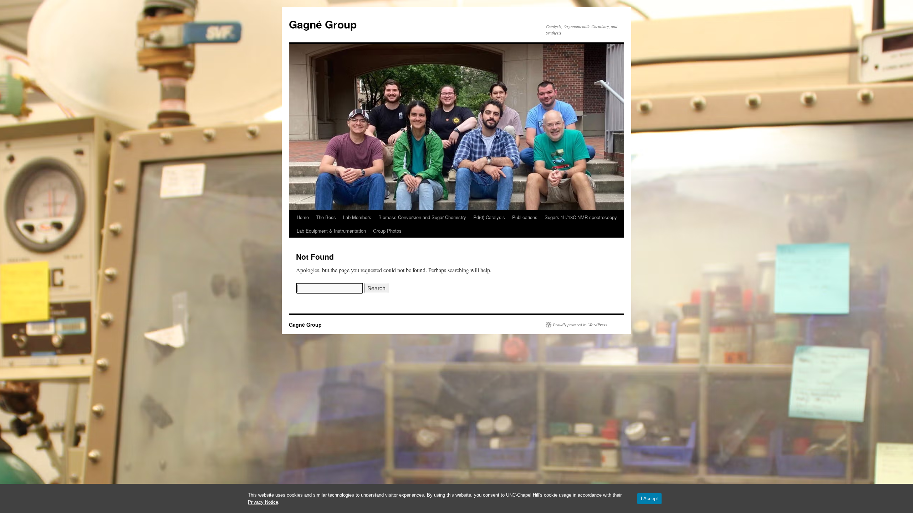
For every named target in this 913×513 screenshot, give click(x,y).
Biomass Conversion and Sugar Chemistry (422, 217)
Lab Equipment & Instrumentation (331, 230)
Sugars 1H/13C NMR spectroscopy (581, 217)
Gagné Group (323, 24)
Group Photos (387, 230)
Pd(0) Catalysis (489, 217)
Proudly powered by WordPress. (580, 324)
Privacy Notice (263, 502)
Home (303, 217)
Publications (524, 217)
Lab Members (357, 217)
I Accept (649, 498)
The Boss (326, 217)
